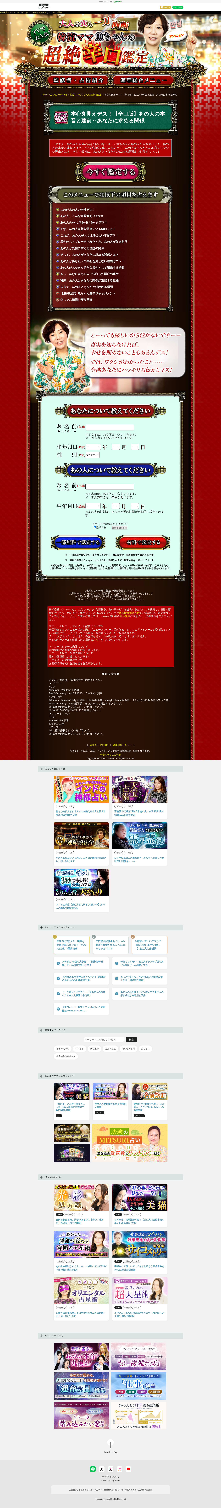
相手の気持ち (62, 1048)
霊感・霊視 (110, 1048)
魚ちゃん (145, 1048)
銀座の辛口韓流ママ (65, 1056)
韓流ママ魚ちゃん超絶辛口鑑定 (86, 94)
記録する (101, 527)
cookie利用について (110, 1477)
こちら (97, 639)
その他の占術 (128, 1048)
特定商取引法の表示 (110, 755)
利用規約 (125, 616)
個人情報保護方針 (129, 612)
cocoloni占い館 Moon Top (55, 94)
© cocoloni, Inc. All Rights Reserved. (110, 1499)
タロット (79, 1048)
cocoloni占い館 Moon (110, 1480)
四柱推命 (94, 1048)
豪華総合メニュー (122, 745)
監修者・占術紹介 (99, 745)
